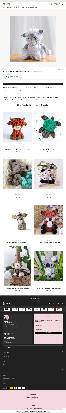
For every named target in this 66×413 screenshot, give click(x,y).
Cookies (33, 400)
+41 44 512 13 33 (9, 323)
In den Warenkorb (33, 84)
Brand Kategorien (6, 91)
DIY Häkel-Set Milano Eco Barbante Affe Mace (17, 288)
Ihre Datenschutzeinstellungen (38, 411)
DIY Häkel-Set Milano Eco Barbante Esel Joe (17, 242)
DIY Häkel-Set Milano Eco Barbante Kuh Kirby (49, 196)
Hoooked (14, 91)
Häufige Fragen (6, 381)
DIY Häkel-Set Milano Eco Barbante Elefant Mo (17, 196)
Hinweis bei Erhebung (22, 411)
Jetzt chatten (11, 324)
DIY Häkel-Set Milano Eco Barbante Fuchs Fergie (48, 242)
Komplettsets (9, 7)
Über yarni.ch (6, 356)
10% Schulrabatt (6, 373)
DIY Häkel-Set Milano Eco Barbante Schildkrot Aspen (48, 150)
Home (4, 7)
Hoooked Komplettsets (23, 91)
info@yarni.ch (7, 321)
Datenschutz (33, 394)
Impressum (33, 392)
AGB (33, 402)
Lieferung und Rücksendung (9, 378)
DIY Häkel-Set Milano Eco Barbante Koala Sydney (49, 288)
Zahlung (4, 383)
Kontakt (4, 375)
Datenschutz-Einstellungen (33, 397)
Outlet (4, 364)
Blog (4, 361)
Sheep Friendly (6, 359)
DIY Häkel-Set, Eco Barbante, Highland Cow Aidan (17, 150)
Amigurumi (16, 7)
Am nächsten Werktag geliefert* (33, 1)
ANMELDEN (48, 333)
